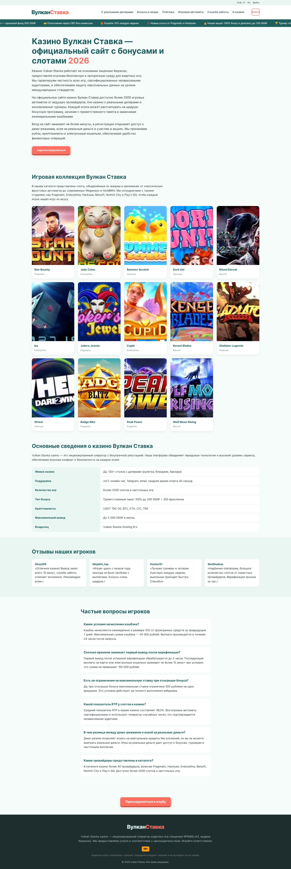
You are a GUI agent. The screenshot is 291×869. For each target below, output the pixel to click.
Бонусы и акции (147, 12)
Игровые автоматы (191, 12)
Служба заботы (218, 12)
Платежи (168, 12)
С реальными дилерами (117, 12)
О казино (238, 12)
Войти (256, 2)
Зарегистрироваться (51, 150)
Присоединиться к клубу (145, 802)
